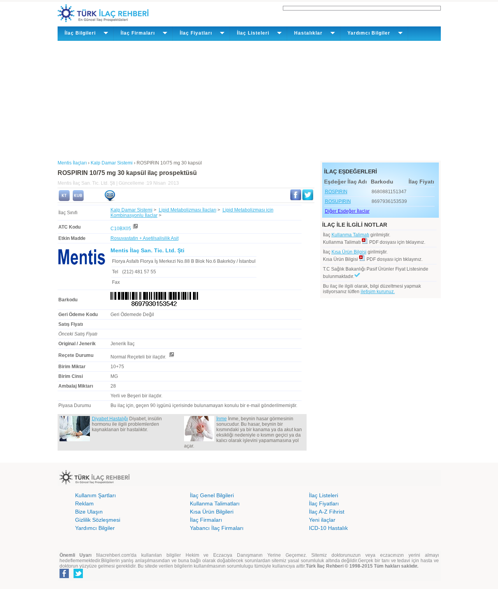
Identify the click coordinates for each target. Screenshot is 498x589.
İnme (221, 418)
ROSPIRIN (336, 191)
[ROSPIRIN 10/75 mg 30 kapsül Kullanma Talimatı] (64, 199)
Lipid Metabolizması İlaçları (187, 210)
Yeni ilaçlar (322, 520)
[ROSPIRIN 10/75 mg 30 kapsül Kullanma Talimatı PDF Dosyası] (365, 242)
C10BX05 (120, 228)
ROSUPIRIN (338, 201)
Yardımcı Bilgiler (95, 528)
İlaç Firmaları (206, 520)
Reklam (84, 503)
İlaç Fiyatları (324, 503)
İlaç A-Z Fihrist (326, 512)
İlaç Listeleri (323, 495)
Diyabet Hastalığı (110, 418)
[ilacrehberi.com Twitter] (78, 576)
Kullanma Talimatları (215, 503)
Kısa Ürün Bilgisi (348, 252)
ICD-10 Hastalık (328, 528)
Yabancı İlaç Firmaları (217, 528)
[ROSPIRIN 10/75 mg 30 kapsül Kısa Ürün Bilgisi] (78, 199)
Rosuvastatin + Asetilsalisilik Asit (144, 238)
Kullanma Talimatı (350, 235)
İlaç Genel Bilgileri (212, 495)
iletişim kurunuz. (378, 291)
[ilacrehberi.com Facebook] (64, 576)
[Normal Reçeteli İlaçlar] (171, 357)
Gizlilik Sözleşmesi (97, 520)
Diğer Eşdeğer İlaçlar (347, 211)
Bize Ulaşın (89, 512)
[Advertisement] (249, 99)
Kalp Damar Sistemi (131, 210)
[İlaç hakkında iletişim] (109, 199)
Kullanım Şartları (95, 495)
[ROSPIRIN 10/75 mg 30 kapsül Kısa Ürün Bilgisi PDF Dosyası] (362, 259)
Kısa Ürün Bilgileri (211, 512)
